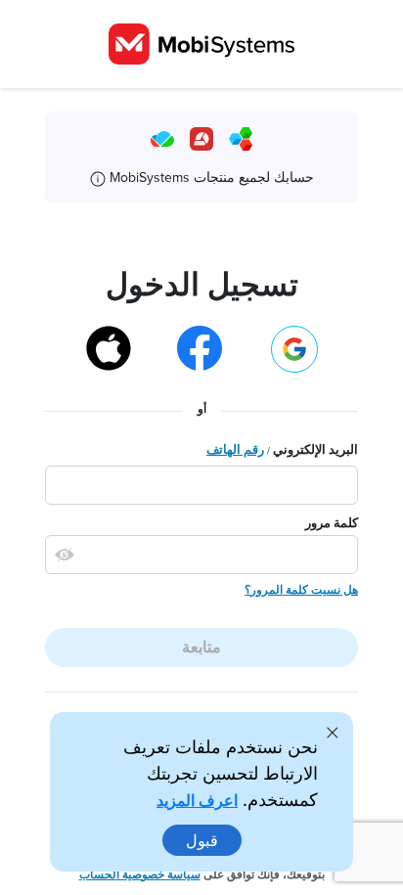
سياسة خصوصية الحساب (140, 874)
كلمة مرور (331, 523)
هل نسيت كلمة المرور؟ (301, 590)
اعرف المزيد (197, 800)
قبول (202, 840)
